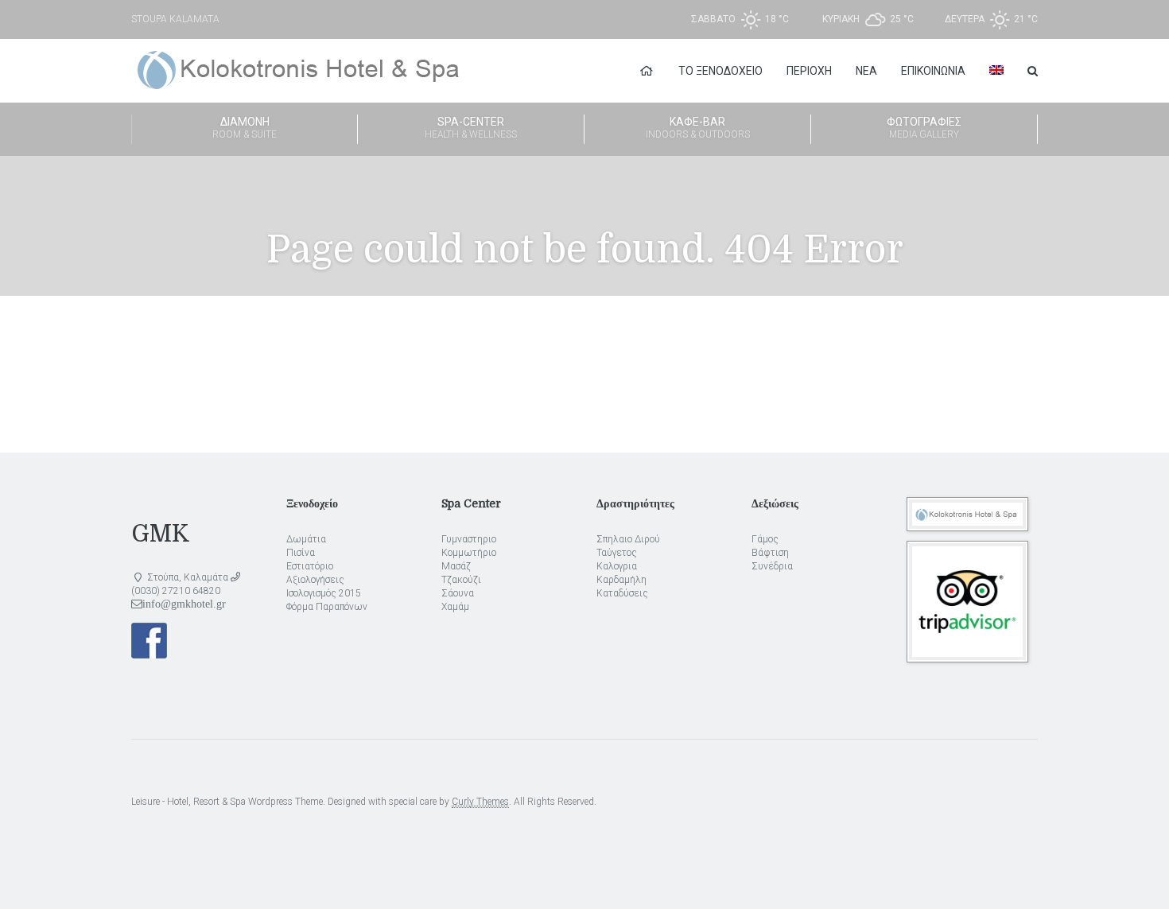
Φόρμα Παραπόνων (326, 606)
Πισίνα (300, 552)
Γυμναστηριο (468, 539)
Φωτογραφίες (924, 127)
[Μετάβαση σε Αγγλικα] (996, 71)
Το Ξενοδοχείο (720, 70)
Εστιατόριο (309, 566)
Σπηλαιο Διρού (628, 539)
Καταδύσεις (622, 593)
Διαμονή (244, 127)
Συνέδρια (772, 566)
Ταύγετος (616, 552)
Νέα (866, 70)
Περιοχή (809, 70)
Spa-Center (471, 127)
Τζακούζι (461, 579)
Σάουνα (457, 593)
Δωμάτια (306, 539)
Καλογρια (616, 566)
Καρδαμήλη (621, 579)
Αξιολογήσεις (315, 579)
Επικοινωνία (933, 70)
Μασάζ (456, 566)
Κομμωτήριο (468, 552)
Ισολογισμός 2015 (323, 593)
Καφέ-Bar (698, 127)
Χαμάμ (455, 606)
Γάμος (765, 539)
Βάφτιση (770, 552)
